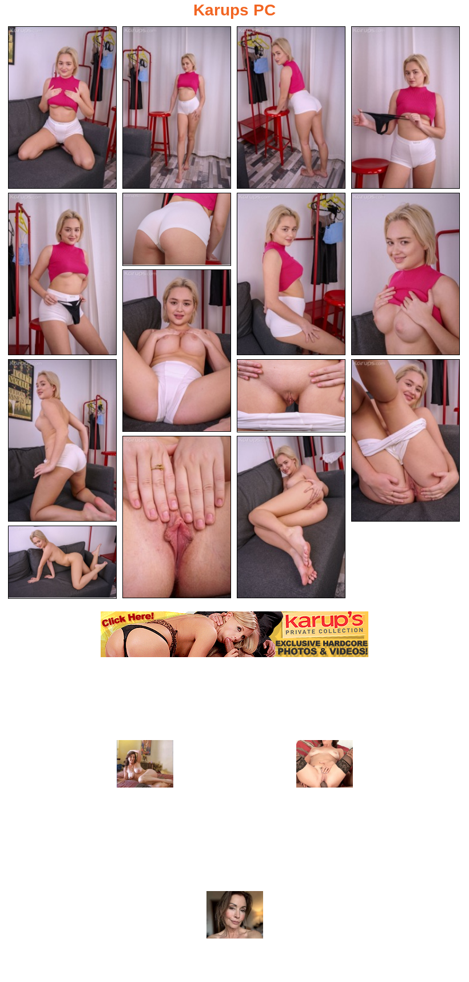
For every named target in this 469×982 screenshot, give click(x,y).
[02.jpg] (176, 107)
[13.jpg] (176, 517)
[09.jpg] (176, 350)
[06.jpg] (176, 229)
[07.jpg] (291, 274)
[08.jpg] (405, 274)
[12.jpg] (405, 440)
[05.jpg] (62, 274)
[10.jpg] (62, 440)
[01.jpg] (62, 107)
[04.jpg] (405, 107)
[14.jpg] (291, 517)
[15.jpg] (62, 562)
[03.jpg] (291, 107)
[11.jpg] (291, 395)
